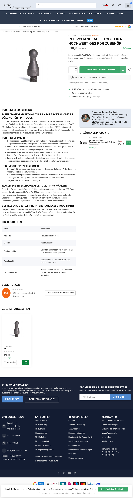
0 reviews (95, 36)
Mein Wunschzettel (109, 433)
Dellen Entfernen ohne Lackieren (48, 457)
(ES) (108, 455)
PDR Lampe (60, 14)
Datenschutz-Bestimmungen (80, 450)
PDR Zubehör (95, 14)
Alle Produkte (107, 441)
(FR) (117, 452)
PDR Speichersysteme (72, 20)
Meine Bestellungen (110, 425)
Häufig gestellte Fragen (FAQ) (80, 437)
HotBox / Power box (49, 20)
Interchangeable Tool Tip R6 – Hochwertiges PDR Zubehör (36, 32)
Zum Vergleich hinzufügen (78, 83)
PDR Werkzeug (44, 14)
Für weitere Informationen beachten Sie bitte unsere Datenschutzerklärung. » (67, 493)
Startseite (11, 14)
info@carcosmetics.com (102, 122)
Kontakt (71, 420)
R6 (5, 348)
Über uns (72, 454)
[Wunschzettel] (119, 5)
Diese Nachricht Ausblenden (113, 489)
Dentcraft (73, 35)
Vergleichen (11, 362)
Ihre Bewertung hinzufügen (60, 293)
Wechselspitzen (77, 14)
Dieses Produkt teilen (98, 83)
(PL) (103, 455)
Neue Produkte (26, 14)
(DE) (112, 452)
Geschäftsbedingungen (78, 441)
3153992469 (12, 443)
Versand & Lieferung (76, 425)
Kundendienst (12, 399)
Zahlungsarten (74, 429)
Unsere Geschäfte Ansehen (41, 399)
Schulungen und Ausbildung (46, 461)
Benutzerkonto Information (113, 420)
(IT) (112, 455)
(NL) (103, 452)
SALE (90, 20)
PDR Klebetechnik (114, 14)
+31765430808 (13, 436)
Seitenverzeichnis (75, 458)
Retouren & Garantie (76, 433)
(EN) (108, 452)
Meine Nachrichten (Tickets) (113, 429)
